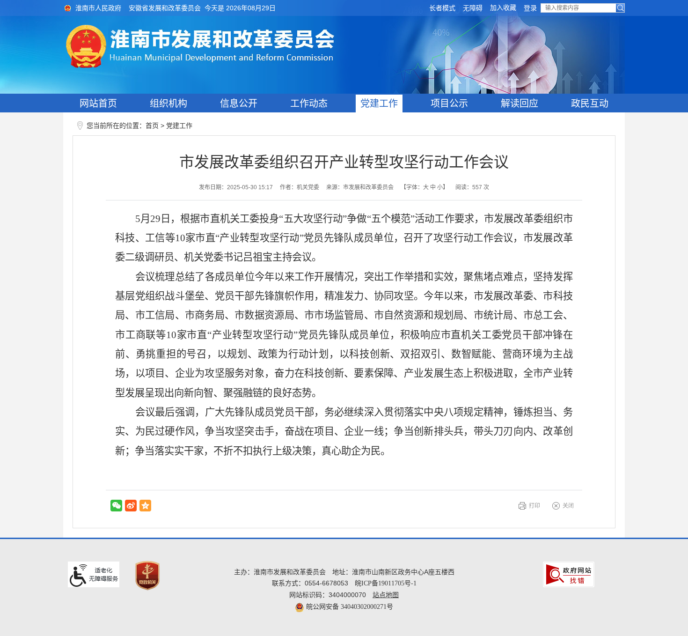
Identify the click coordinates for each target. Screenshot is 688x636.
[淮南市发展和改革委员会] (344, 47)
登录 (530, 8)
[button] (442, 8)
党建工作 (379, 103)
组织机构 (168, 103)
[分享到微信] (116, 505)
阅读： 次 (472, 187)
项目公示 (449, 103)
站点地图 (386, 595)
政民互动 (589, 103)
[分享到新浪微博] (131, 505)
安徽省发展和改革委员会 (165, 8)
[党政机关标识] (147, 575)
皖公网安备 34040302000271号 (348, 606)
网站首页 (98, 103)
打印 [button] (534, 506)
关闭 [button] (568, 506)
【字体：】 (424, 187)
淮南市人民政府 (98, 8)
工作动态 (309, 103)
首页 (152, 125)
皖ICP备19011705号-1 (386, 583)
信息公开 (238, 103)
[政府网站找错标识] (568, 573)
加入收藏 (503, 7)
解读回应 (519, 103)
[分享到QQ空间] (145, 505)
